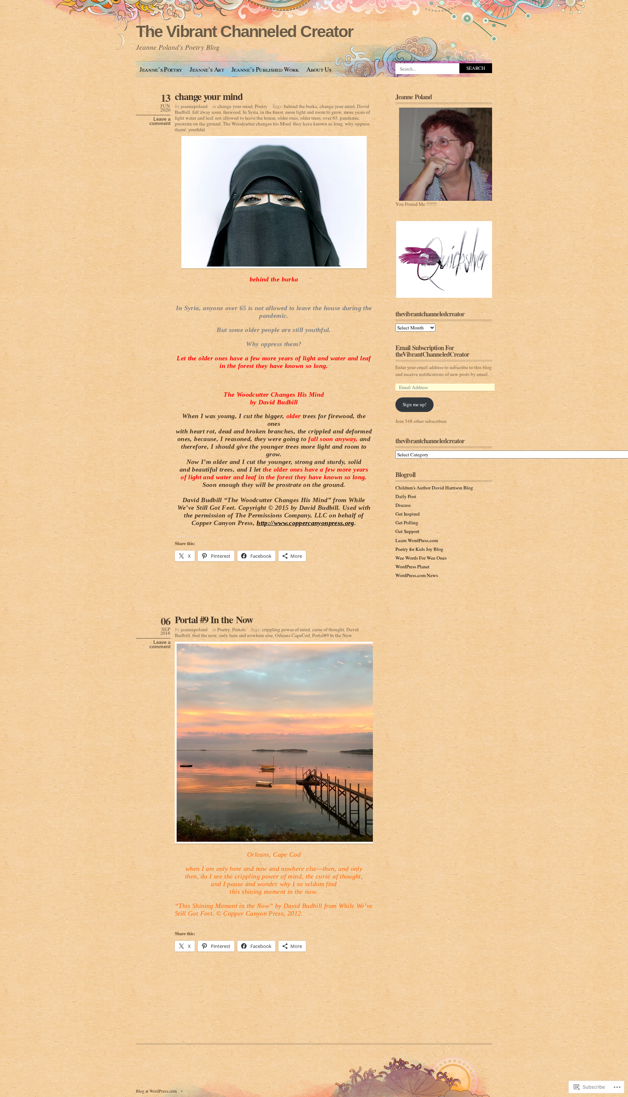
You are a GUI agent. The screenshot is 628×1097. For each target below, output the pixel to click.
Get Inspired (407, 514)
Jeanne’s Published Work (265, 69)
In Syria (250, 112)
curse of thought (328, 629)
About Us (318, 69)
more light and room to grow (313, 112)
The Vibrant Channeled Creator (244, 31)
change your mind (209, 96)
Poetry (261, 106)
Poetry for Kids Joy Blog (419, 549)
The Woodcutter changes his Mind (257, 123)
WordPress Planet (412, 566)
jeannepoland (194, 106)
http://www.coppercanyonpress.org (305, 523)
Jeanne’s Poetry (161, 69)
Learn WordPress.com (416, 540)
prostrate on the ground (198, 123)
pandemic (349, 118)
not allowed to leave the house (245, 118)
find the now (204, 635)
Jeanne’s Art (207, 69)
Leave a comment (159, 121)
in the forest (271, 112)
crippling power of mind (286, 629)
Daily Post (405, 496)
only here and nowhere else (246, 635)
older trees (310, 118)
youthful (196, 129)
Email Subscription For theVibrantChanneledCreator (432, 351)
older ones (288, 118)
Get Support (407, 531)
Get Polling (406, 522)
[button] (443, 259)
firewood (232, 112)
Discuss (403, 505)
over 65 (330, 118)
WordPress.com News (416, 575)
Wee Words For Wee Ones (421, 557)
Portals (239, 629)
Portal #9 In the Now (214, 619)
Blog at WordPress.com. (157, 1091)
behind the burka (300, 106)
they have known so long (318, 123)
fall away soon (206, 112)
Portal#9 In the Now (332, 635)
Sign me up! (414, 404)
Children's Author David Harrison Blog (434, 487)
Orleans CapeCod (292, 635)
